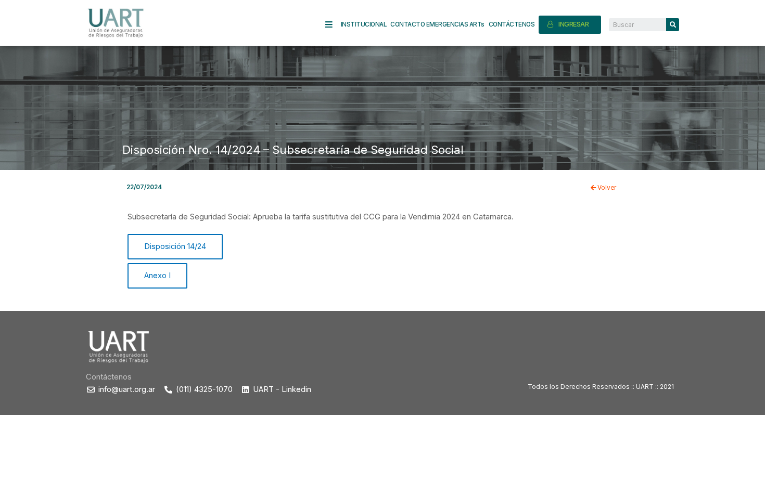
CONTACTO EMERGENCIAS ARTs (437, 24)
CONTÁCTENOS (512, 24)
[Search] (672, 24)
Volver (606, 187)
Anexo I (157, 275)
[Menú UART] (333, 25)
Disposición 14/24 (175, 246)
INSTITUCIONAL (364, 24)
